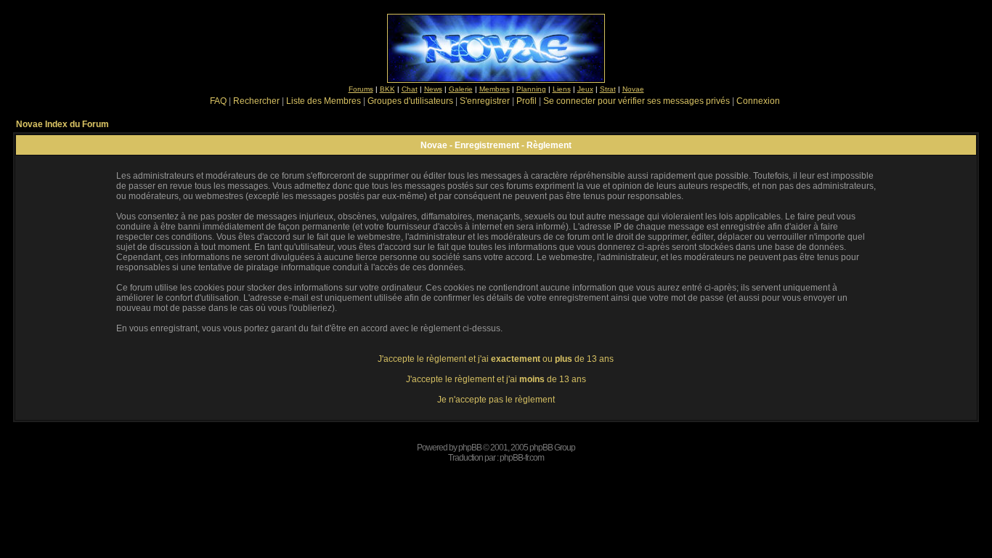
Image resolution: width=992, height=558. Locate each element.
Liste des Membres (323, 101)
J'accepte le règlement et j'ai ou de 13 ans (496, 359)
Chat (410, 89)
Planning (531, 89)
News (433, 89)
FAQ (218, 101)
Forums (361, 89)
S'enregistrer (485, 101)
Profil (526, 101)
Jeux (585, 89)
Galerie (461, 89)
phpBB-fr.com (522, 458)
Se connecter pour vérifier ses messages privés (636, 101)
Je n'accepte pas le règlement (496, 400)
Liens (562, 89)
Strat (608, 89)
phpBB (469, 447)
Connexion (758, 101)
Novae (633, 89)
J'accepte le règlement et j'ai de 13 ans (496, 379)
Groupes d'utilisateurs (410, 101)
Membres (494, 89)
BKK (387, 89)
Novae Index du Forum (62, 124)
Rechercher (256, 101)
